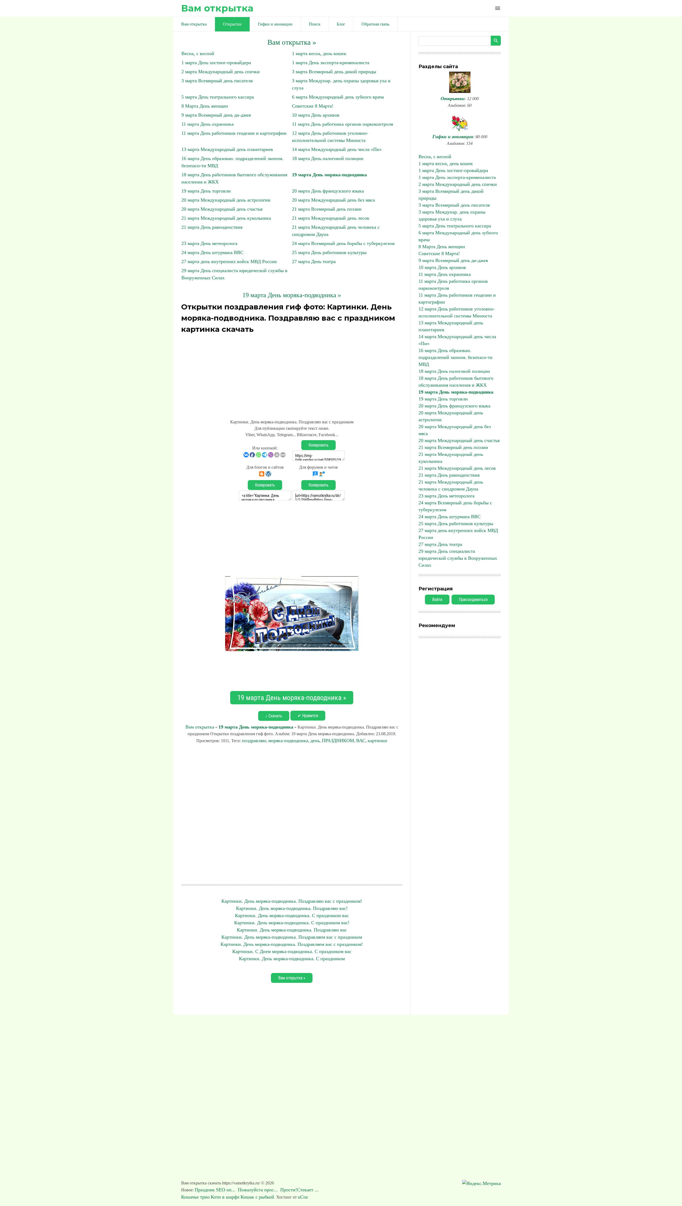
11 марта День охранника (207, 124)
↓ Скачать (273, 715)
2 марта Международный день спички (220, 71)
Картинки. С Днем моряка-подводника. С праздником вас (291, 951)
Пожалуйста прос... (258, 1189)
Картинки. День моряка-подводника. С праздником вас (292, 915)
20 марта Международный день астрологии (225, 200)
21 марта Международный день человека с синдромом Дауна (451, 485)
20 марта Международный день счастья (221, 209)
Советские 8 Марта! (312, 106)
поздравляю (254, 740)
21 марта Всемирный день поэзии (327, 209)
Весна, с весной (197, 53)
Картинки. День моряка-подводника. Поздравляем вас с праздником (291, 937)
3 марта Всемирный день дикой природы (334, 71)
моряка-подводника (288, 740)
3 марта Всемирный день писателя (217, 80)
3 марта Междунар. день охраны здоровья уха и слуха (452, 215)
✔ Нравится (308, 715)
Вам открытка (217, 8)
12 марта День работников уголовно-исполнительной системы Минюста (457, 312)
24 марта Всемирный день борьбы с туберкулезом (343, 243)
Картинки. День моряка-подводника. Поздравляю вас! (292, 908)
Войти (437, 599)
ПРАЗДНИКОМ (338, 740)
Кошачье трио (195, 1197)
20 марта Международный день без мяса (333, 200)
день (315, 740)
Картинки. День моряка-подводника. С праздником (292, 958)
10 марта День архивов (315, 115)
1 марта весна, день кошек (319, 53)
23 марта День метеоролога (209, 243)
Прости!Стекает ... (300, 1189)
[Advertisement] (291, 373)
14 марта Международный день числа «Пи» (337, 149)
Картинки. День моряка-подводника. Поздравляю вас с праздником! (291, 901)
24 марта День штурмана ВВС (212, 252)
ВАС (361, 740)
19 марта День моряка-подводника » (291, 295)
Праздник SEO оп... (216, 1189)
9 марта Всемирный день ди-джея (216, 115)
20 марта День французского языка (328, 191)
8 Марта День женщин (204, 106)
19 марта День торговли (206, 191)
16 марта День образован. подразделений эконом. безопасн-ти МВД (456, 357)
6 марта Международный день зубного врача (338, 97)
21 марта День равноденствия (211, 227)
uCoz (303, 1197)
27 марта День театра (314, 261)
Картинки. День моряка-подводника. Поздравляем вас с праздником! (292, 944)
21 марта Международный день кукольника (226, 218)
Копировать (318, 445)
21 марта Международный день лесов (330, 218)
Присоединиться (473, 599)
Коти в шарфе (225, 1197)
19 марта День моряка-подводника (329, 174)
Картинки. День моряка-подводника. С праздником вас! (292, 922)
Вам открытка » (291, 42)
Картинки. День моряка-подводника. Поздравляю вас (292, 930)
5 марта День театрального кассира (217, 97)
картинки (377, 740)
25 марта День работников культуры (329, 252)
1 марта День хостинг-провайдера (216, 62)
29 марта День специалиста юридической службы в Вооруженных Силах (458, 558)
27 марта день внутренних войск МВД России (229, 261)
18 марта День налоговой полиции (327, 158)
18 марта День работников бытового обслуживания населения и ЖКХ (456, 381)
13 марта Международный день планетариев (227, 149)
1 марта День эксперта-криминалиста (330, 62)
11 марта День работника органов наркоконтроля (342, 124)
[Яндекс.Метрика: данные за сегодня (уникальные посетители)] (481, 1183)
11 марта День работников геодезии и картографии (233, 133)
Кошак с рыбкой (257, 1197)
